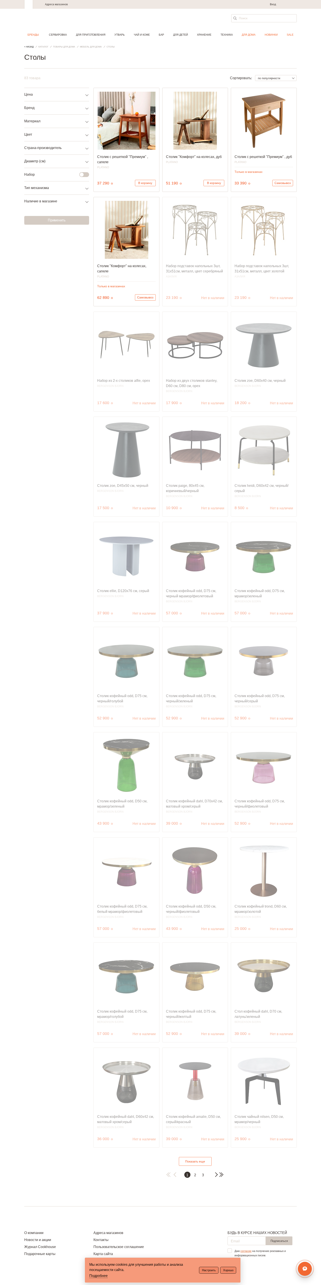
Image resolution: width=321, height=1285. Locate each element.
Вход (273, 4)
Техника (227, 34)
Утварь (119, 34)
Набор (29, 174)
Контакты (101, 1240)
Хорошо (228, 1270)
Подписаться (279, 1241)
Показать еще (195, 1161)
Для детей (180, 34)
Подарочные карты (39, 1254)
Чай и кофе (142, 34)
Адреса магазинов (56, 4)
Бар (161, 34)
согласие (246, 1251)
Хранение (204, 34)
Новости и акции (37, 1240)
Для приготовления (90, 34)
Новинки (271, 34)
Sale (290, 34)
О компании (33, 1233)
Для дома (248, 34)
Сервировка (58, 34)
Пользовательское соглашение (118, 1247)
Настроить (209, 1270)
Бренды (33, 34)
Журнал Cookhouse (40, 1247)
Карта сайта (103, 1254)
